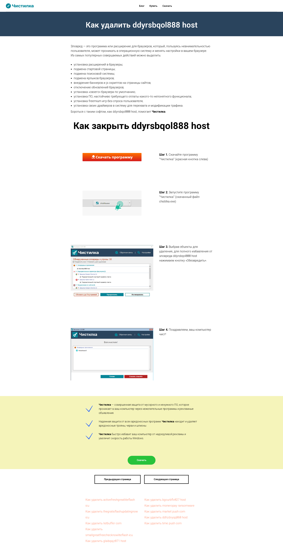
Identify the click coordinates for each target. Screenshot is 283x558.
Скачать (167, 6)
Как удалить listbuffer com (103, 523)
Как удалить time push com (163, 523)
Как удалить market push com (164, 511)
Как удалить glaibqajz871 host (105, 541)
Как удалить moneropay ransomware (169, 505)
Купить (153, 6)
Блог (141, 6)
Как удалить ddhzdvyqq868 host (166, 517)
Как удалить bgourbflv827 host (165, 499)
